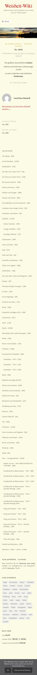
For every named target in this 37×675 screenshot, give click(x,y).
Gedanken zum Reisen (10, 213)
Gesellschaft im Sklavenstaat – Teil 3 (16, 481)
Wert (4, 618)
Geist (5, 593)
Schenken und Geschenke (11, 391)
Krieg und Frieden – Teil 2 (13, 514)
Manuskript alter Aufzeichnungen (14, 333)
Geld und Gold (7, 255)
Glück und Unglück (9, 265)
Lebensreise (6, 318)
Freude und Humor (9, 198)
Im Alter (5, 292)
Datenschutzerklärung (22, 670)
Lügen (18, 600)
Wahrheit (15, 614)
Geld (4, 250)
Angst (5, 582)
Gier (23, 593)
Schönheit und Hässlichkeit (12, 401)
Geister (24, 83)
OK (8, 670)
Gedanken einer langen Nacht (13, 208)
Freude (20, 586)
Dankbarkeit (7, 167)
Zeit (28, 618)
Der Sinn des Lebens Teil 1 (11, 172)
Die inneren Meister (13, 44)
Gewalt (17, 593)
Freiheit (12, 586)
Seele (5, 611)
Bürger (22, 582)
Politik (13, 607)
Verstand (22, 611)
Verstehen (6, 427)
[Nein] (34, 667)
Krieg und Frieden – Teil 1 (12, 509)
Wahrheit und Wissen (10, 437)
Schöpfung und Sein (9, 406)
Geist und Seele (8, 245)
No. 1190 (5, 133)
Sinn (10, 611)
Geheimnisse (7, 239)
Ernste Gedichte (9, 224)
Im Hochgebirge (8, 297)
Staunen (5, 411)
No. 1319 (5, 124)
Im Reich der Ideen (9, 302)
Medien (5, 604)
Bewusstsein (13, 582)
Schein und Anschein (10, 385)
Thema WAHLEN (8, 417)
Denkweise (17, 83)
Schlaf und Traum (9, 396)
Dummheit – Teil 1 (10, 359)
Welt (30, 614)
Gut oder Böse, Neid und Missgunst (15, 276)
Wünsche (5, 448)
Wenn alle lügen (9, 539)
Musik (4, 338)
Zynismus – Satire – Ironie (11, 549)
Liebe (4, 323)
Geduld (14, 589)
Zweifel (5, 622)
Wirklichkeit (13, 618)
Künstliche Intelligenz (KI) (11, 312)
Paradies (6, 607)
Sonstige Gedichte (10, 234)
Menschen (14, 604)
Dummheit (30, 582)
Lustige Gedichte (9, 229)
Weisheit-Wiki (18, 5)
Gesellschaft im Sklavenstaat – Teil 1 (16, 471)
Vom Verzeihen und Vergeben (13, 432)
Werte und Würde (9, 443)
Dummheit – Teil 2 (10, 365)
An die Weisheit (8, 161)
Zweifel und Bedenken (10, 544)
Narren (28, 604)
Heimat (5, 281)
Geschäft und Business (10, 260)
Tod (4, 422)
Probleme (6, 349)
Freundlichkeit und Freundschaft (14, 203)
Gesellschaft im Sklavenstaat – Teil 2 (16, 476)
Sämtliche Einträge (8, 380)
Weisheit (23, 614)
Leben (5, 600)
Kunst (4, 307)
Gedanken (6, 589)
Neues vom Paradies (9, 344)
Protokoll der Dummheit (11, 354)
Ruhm (4, 375)
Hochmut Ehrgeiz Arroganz (12, 286)
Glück (29, 593)
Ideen (14, 597)
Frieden (27, 586)
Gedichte (5, 219)
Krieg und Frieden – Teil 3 (13, 519)
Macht (5, 328)
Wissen (21, 618)
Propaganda (21, 607)
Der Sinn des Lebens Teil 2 (12, 177)
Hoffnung (6, 597)
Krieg (26, 597)
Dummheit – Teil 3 (10, 370)
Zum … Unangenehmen (10, 458)
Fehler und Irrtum (9, 187)
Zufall (4, 453)
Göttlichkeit (6, 271)
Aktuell (4, 151)
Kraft (19, 597)
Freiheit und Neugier (9, 193)
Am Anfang (6, 156)
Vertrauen (6, 614)
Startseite (11, 568)
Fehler (5, 586)
